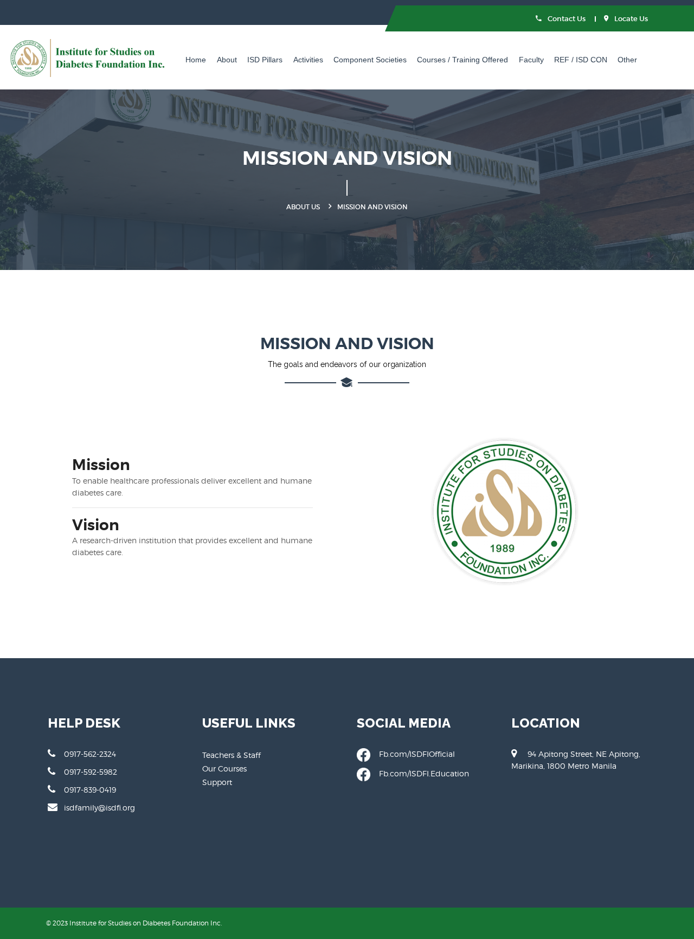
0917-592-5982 (90, 771)
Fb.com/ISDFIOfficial (412, 753)
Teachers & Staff (231, 755)
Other (627, 59)
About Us (303, 207)
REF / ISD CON (580, 59)
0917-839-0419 (90, 789)
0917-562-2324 (90, 753)
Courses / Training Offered (462, 59)
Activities (308, 59)
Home (195, 59)
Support (217, 782)
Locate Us (630, 18)
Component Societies (370, 59)
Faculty (531, 59)
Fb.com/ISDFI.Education (419, 773)
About (227, 59)
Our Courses (224, 768)
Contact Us (566, 18)
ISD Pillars (264, 59)
